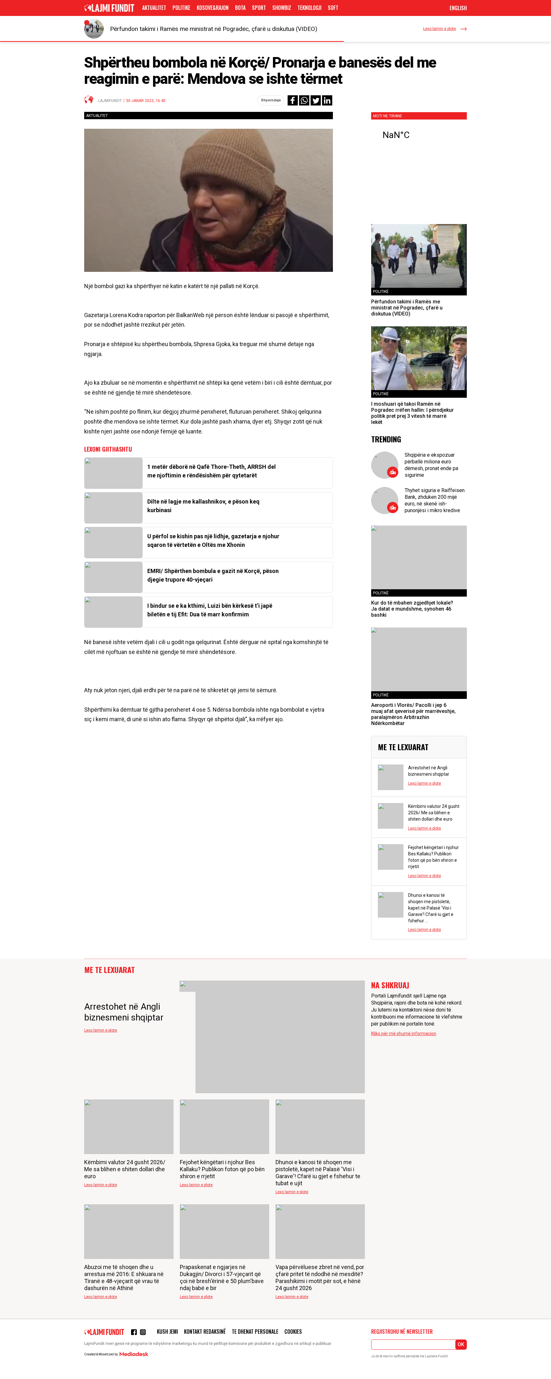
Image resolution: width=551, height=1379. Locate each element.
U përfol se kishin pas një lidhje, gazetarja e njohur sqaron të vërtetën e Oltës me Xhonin (213, 540)
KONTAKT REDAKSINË (205, 1331)
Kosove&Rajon (213, 8)
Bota (240, 8)
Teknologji (309, 8)
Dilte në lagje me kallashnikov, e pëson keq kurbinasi (203, 505)
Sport (259, 8)
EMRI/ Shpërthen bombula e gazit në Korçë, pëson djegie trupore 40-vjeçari (213, 575)
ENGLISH (458, 8)
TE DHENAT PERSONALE (255, 1331)
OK (461, 1344)
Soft (333, 8)
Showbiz (281, 8)
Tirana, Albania (419, 135)
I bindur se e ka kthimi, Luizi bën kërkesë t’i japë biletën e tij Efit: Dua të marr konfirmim (209, 610)
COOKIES (293, 1331)
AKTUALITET (154, 8)
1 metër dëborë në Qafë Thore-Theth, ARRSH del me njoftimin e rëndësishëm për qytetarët (211, 471)
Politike (181, 8)
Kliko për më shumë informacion (403, 1033)
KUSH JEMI (167, 1331)
